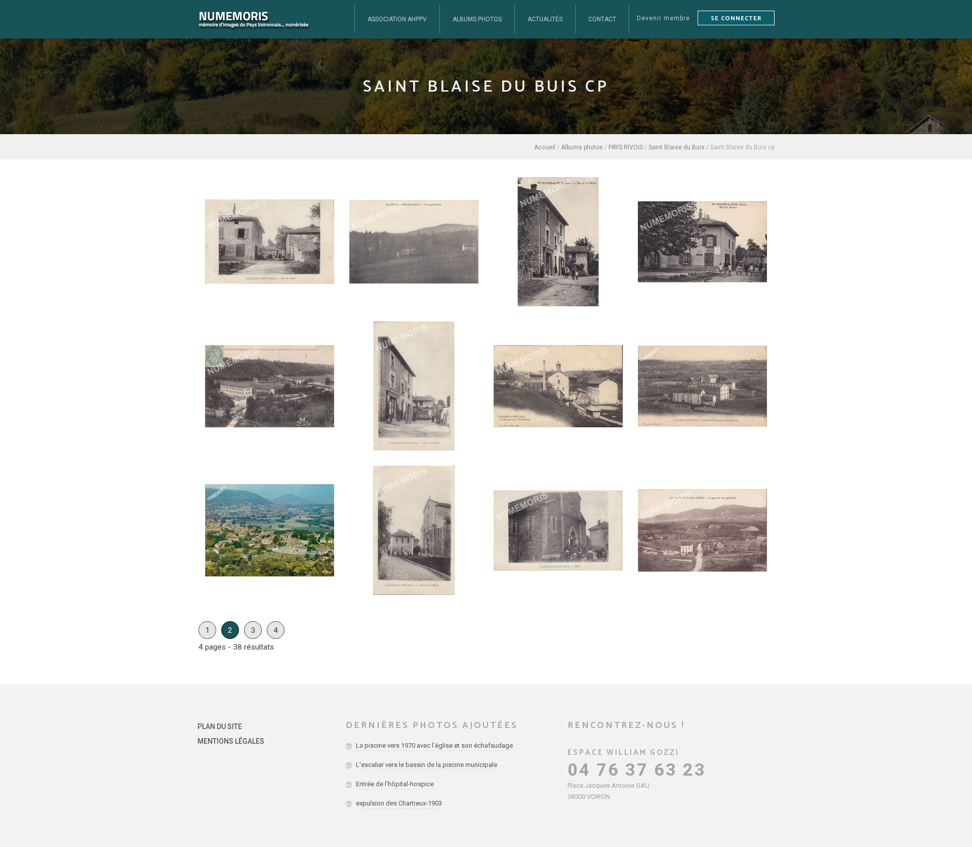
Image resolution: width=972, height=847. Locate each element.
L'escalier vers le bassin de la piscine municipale (426, 765)
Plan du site (219, 726)
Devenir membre (663, 18)
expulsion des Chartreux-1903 (399, 803)
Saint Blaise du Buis (677, 147)
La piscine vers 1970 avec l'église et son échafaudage (434, 745)
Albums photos (582, 147)
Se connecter (736, 18)
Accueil (544, 147)
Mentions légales (230, 741)
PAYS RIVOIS (626, 147)
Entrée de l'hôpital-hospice (395, 784)
